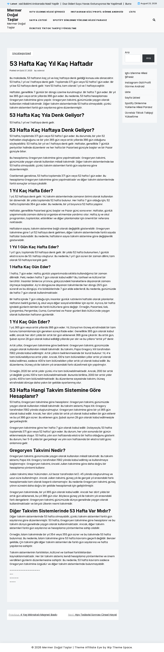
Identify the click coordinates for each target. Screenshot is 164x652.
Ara (127, 52)
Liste (132, 11)
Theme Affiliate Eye (88, 647)
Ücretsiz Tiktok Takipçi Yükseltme (52, 28)
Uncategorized (21, 53)
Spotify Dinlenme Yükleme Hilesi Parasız (80, 20)
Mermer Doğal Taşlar (14, 15)
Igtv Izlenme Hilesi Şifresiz (47, 11)
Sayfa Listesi (38, 20)
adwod (40, 71)
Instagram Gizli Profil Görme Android (97, 11)
